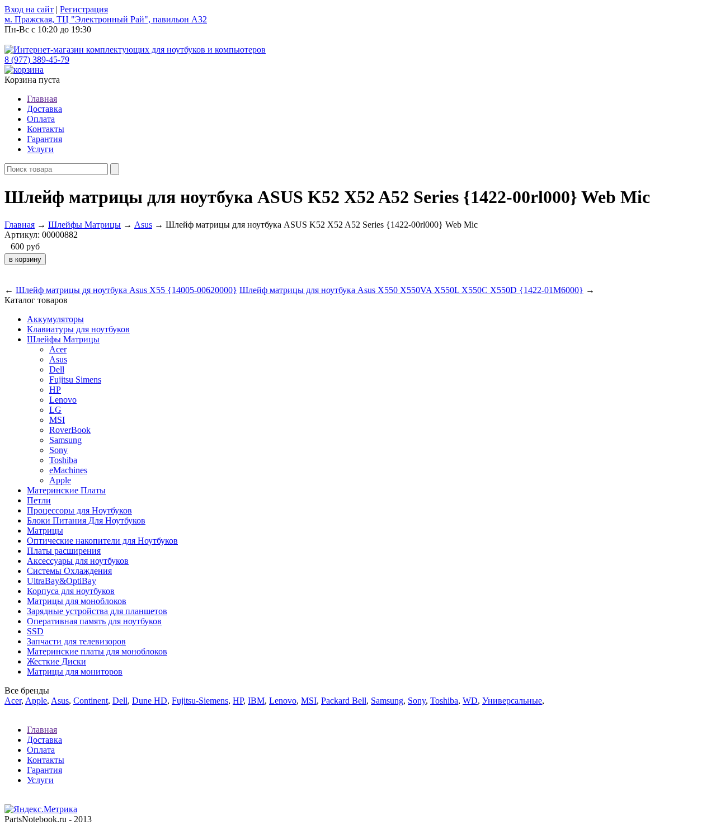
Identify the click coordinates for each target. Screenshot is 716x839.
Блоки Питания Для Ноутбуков (86, 520)
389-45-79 (36, 59)
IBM (256, 700)
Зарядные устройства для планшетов (97, 611)
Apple (60, 480)
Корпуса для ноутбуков (71, 591)
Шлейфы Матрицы (84, 224)
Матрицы (45, 530)
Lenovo (63, 399)
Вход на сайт (29, 9)
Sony (58, 450)
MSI (57, 420)
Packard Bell (343, 700)
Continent (90, 700)
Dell (56, 369)
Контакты (45, 129)
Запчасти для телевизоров (76, 641)
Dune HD (149, 700)
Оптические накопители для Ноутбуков (102, 540)
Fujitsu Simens (75, 379)
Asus (143, 224)
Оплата (41, 119)
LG (55, 409)
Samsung (65, 440)
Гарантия (44, 139)
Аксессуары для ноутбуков (78, 560)
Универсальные (512, 700)
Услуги (40, 149)
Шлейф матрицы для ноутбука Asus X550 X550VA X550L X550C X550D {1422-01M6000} (411, 290)
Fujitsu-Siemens (200, 700)
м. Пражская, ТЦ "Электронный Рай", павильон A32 (105, 19)
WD (470, 700)
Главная (42, 98)
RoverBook (70, 430)
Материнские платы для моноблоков (97, 651)
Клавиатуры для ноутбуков (78, 329)
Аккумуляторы (55, 319)
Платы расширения (64, 550)
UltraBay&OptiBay (61, 581)
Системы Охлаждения (69, 571)
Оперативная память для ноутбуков (94, 621)
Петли (39, 500)
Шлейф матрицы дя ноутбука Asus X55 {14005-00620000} (126, 290)
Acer (58, 349)
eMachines (68, 470)
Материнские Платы (66, 490)
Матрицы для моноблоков (76, 601)
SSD (35, 631)
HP (55, 389)
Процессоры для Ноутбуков (79, 510)
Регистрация (84, 9)
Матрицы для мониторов (75, 671)
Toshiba (63, 460)
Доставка (44, 109)
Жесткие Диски (56, 661)
